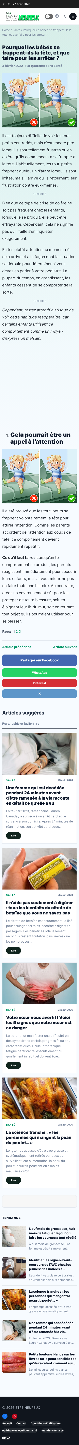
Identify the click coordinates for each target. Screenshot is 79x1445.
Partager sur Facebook (39, 660)
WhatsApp (39, 672)
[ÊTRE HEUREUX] (57, 16)
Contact (21, 1423)
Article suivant (65, 647)
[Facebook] (3, 4)
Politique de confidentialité (19, 1430)
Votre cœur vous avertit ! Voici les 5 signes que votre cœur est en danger (39, 1023)
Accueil (7, 1423)
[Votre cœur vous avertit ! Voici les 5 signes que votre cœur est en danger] (39, 984)
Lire (13, 835)
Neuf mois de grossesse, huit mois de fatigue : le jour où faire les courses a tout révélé (52, 1233)
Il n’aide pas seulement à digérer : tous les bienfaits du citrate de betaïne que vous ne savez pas (39, 908)
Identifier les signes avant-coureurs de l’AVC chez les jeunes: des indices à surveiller (50, 1264)
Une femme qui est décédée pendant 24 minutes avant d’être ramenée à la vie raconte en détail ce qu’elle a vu (37, 795)
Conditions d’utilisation (46, 1423)
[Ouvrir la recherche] (64, 16)
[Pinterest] (8, 4)
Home (6, 30)
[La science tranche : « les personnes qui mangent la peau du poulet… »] (39, 1098)
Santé (16, 30)
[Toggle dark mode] (49, 16)
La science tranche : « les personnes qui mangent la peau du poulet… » (39, 1137)
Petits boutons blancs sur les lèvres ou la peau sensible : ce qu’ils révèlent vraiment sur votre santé (53, 1358)
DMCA (6, 1437)
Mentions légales (53, 1430)
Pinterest (39, 683)
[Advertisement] (39, 385)
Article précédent (16, 647)
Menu (73, 16)
